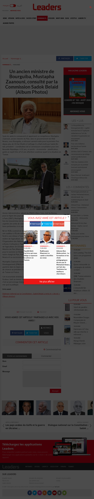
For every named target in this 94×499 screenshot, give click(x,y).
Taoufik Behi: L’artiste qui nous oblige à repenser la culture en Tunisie (30, 255)
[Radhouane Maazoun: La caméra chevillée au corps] (47, 237)
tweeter (48, 224)
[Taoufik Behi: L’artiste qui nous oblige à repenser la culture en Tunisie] (31, 237)
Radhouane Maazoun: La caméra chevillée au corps (46, 254)
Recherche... (69, 8)
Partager (36, 224)
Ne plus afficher (47, 281)
